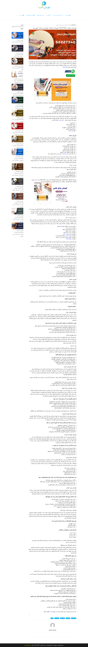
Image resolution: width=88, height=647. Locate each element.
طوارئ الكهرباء (73, 618)
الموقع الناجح (27, 645)
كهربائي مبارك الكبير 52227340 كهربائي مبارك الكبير (17, 67)
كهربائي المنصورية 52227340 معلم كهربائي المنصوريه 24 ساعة (17, 132)
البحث (22, 25)
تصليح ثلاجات (69, 238)
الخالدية (70, 130)
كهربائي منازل (57, 618)
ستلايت (64, 234)
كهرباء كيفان (68, 618)
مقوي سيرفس (68, 235)
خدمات (51, 611)
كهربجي (52, 618)
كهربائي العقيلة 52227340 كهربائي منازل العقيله (17, 119)
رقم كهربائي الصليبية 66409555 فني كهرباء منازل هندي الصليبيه (18, 80)
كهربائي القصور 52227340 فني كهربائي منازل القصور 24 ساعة (18, 93)
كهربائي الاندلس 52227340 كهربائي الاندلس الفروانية (19, 106)
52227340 (65, 67)
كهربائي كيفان (62, 618)
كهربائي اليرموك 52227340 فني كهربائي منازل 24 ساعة (18, 145)
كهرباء (59, 120)
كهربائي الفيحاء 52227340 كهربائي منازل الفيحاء (17, 41)
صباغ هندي (64, 153)
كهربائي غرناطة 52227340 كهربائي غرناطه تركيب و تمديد (18, 54)
